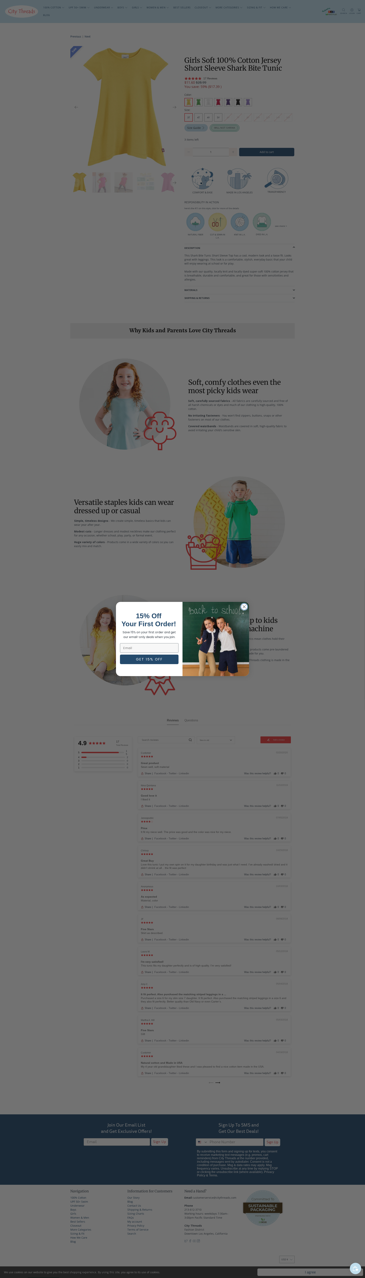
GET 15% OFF (149, 659)
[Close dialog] (244, 606)
